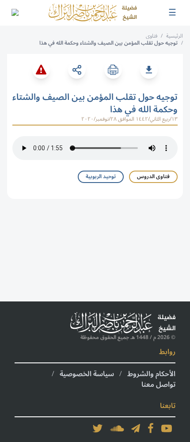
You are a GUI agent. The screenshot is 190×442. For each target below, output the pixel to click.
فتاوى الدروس (153, 176)
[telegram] (135, 428)
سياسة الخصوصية (87, 373)
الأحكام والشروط (151, 373)
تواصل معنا (158, 384)
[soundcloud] (117, 428)
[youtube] (166, 428)
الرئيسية (174, 36)
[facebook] (150, 428)
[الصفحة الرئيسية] (93, 13)
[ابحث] (14, 12)
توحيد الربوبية (101, 176)
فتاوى (151, 36)
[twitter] (97, 428)
